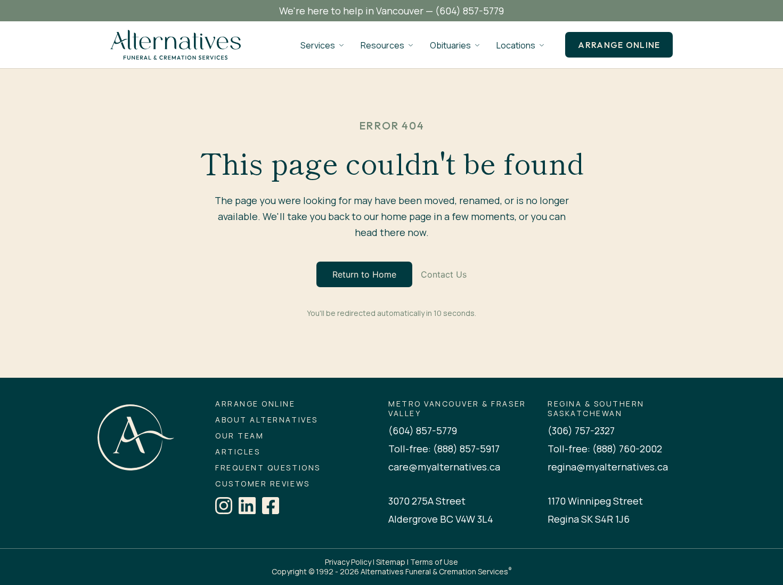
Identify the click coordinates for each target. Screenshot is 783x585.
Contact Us (444, 274)
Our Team (239, 436)
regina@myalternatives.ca (608, 466)
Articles (237, 452)
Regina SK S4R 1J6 (589, 519)
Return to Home (364, 274)
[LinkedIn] (247, 505)
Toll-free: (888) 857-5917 (444, 448)
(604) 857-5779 (469, 10)
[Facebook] (270, 505)
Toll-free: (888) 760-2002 (605, 448)
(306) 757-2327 (581, 430)
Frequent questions (267, 468)
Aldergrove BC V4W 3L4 (440, 519)
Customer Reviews (262, 484)
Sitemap (390, 562)
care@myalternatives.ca (444, 466)
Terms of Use (434, 562)
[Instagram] (223, 505)
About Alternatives (266, 420)
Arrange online (619, 44)
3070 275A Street (427, 500)
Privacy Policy (348, 562)
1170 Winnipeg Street (595, 500)
